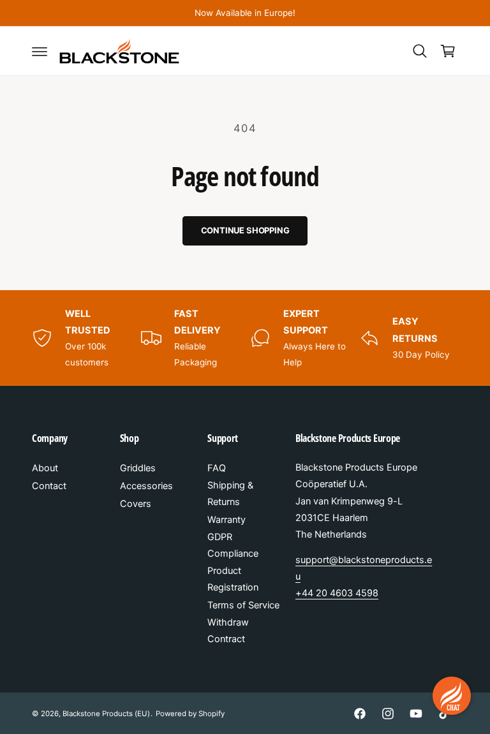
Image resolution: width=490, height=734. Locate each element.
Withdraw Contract (228, 631)
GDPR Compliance (232, 545)
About (45, 468)
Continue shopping (245, 230)
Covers (135, 504)
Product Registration (232, 579)
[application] (451, 695)
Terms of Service (243, 605)
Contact (49, 486)
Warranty (226, 519)
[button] (40, 51)
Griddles (138, 468)
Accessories (146, 486)
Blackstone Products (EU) (106, 713)
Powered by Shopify (190, 713)
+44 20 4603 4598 (336, 593)
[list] (245, 337)
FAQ (216, 468)
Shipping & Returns (230, 494)
